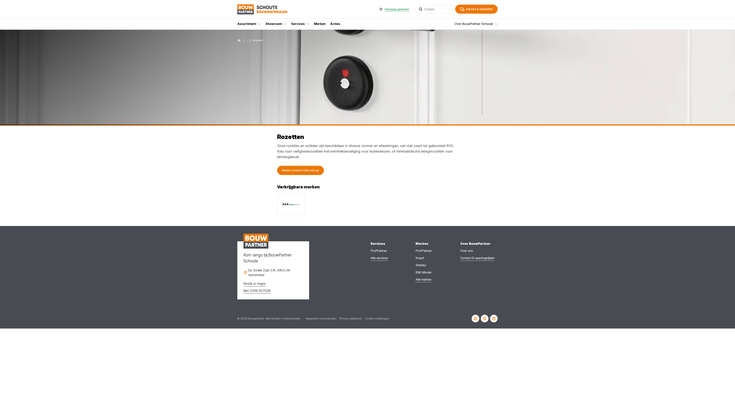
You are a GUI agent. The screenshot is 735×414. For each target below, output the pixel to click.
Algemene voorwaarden (321, 318)
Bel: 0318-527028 (256, 291)
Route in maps (254, 284)
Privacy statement (350, 318)
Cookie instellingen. (377, 318)
